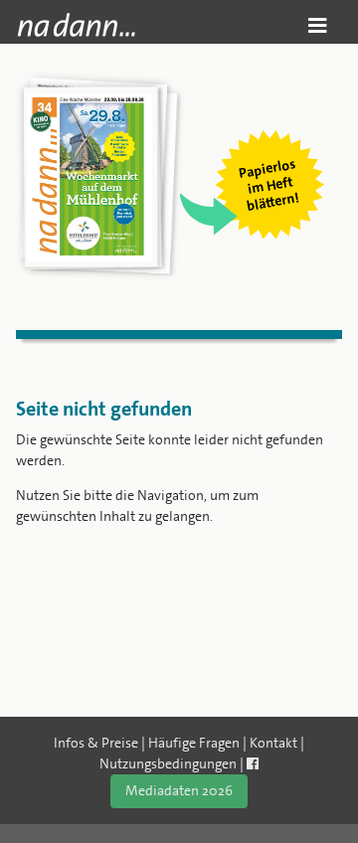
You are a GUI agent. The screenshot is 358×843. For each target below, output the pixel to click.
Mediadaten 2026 (179, 790)
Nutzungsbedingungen (168, 763)
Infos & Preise (96, 743)
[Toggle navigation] (317, 25)
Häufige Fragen (194, 743)
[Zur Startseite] (76, 25)
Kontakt (273, 743)
